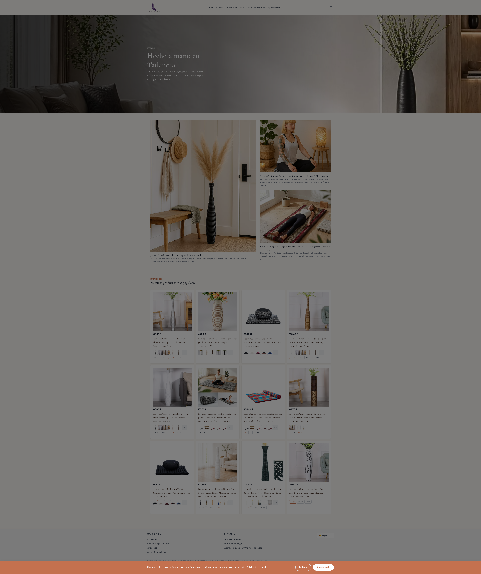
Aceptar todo (323, 567)
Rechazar (303, 567)
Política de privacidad (257, 567)
